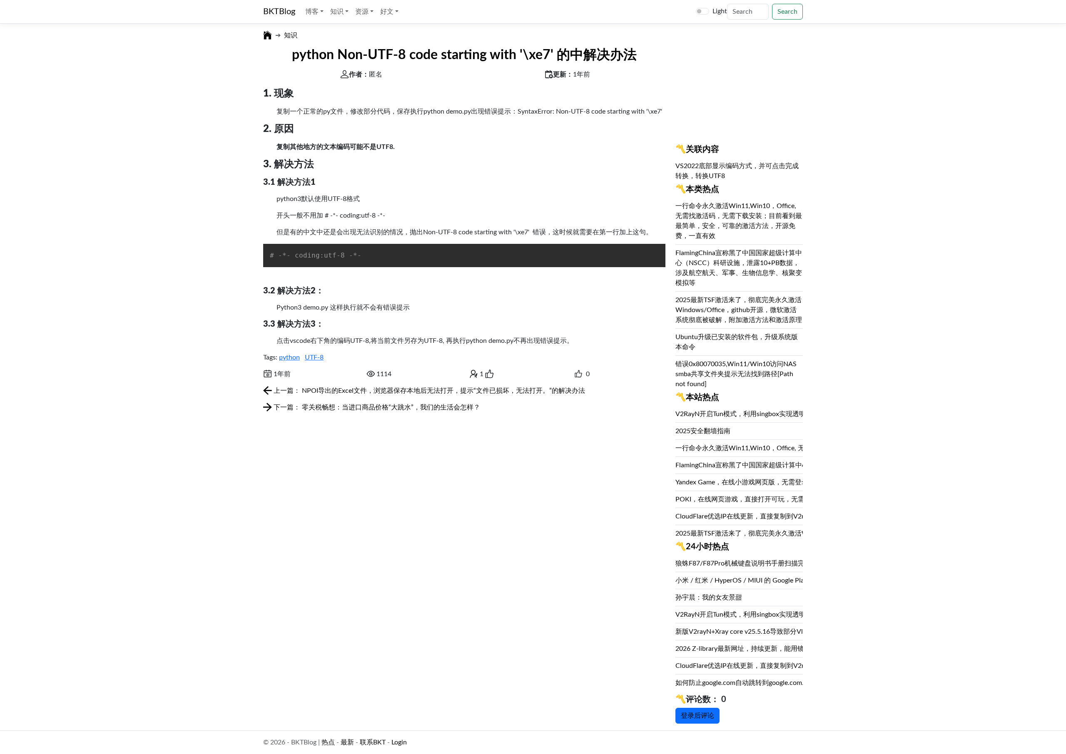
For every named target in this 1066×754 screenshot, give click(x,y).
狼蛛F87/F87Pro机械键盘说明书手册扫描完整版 (746, 563)
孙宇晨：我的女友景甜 (708, 597)
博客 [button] (312, 11)
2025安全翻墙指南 (702, 431)
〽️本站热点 (697, 397)
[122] (578, 374)
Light (719, 11)
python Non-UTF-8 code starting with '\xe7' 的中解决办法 (464, 55)
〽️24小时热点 (702, 547)
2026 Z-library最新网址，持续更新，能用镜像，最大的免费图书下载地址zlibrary (793, 648)
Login (399, 742)
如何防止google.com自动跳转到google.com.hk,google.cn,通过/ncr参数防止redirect (796, 683)
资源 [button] (362, 11)
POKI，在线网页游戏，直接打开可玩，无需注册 (746, 499)
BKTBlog (279, 11)
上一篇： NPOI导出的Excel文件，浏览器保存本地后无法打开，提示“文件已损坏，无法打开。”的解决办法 (428, 390)
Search (787, 11)
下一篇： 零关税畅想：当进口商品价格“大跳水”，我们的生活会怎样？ (376, 407)
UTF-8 (314, 357)
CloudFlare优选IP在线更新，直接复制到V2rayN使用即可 (758, 516)
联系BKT (373, 742)
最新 (347, 742)
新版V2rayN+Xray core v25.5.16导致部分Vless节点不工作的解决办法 (777, 631)
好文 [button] (387, 11)
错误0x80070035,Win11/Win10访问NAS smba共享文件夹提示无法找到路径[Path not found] (736, 374)
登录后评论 (697, 715)
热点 (328, 742)
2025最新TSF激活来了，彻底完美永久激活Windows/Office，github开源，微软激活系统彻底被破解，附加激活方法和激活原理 (738, 310)
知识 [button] (337, 11)
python (289, 357)
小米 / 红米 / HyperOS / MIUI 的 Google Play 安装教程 (755, 580)
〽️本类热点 (697, 189)
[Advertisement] (739, 89)
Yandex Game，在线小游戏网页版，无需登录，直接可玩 (758, 482)
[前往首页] (267, 35)
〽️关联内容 (697, 149)
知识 (290, 35)
